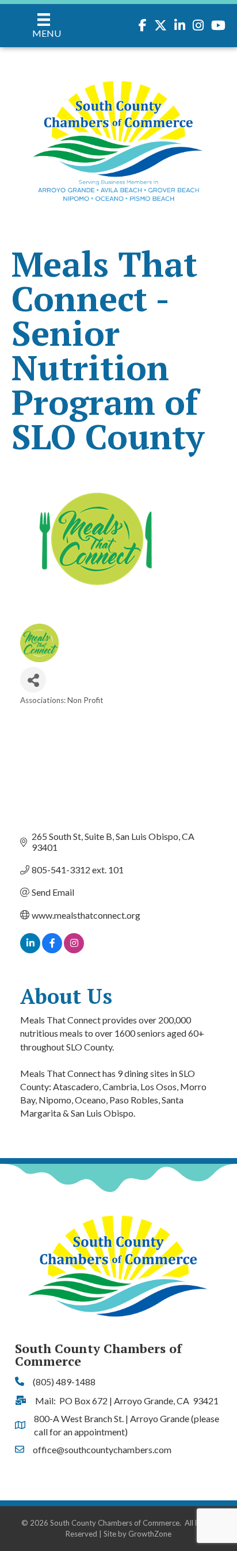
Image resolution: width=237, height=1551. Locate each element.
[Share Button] (33, 680)
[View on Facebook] (52, 949)
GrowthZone (149, 1533)
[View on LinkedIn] (30, 949)
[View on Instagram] (74, 949)
